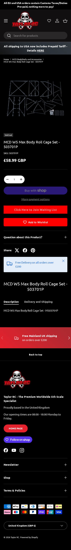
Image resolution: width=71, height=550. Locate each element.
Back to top (35, 354)
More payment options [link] (35, 199)
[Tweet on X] (17, 250)
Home (6, 59)
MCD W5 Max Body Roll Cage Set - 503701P (23, 62)
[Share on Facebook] (25, 250)
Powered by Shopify (29, 537)
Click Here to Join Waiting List (35, 209)
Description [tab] (11, 301)
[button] (65, 21)
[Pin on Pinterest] (33, 250)
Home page (16, 428)
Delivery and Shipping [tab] (38, 301)
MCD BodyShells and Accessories (27, 59)
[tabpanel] (35, 311)
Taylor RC (15, 537)
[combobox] (35, 35)
